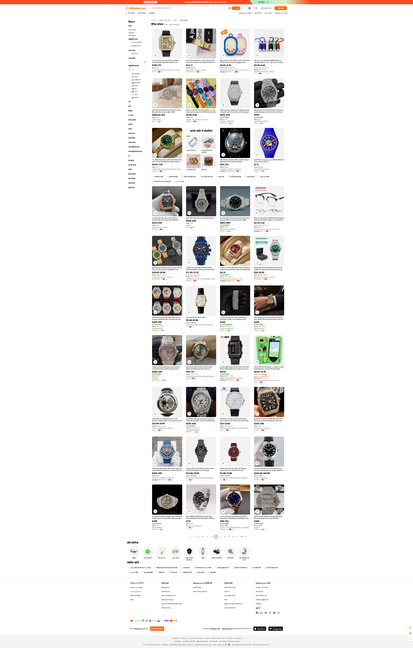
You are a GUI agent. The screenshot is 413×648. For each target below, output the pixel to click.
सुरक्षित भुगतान (165, 587)
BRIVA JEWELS (259, 328)
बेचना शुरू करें (259, 591)
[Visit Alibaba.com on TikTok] (278, 612)
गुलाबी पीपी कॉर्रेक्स (173, 176)
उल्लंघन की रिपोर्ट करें (230, 608)
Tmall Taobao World (196, 638)
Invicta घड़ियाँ (134, 572)
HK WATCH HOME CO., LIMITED (230, 169)
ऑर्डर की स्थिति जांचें (261, 596)
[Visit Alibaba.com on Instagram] (270, 612)
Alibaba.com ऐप (227, 629)
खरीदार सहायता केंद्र (229, 587)
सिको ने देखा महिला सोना (190, 176)
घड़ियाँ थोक (161, 572)
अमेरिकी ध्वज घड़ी (159, 176)
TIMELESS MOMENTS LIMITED (162, 428)
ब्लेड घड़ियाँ (213, 572)
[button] (229, 8)
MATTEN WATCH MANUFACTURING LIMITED (235, 428)
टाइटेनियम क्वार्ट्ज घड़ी (235, 176)
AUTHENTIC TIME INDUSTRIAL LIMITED (199, 325)
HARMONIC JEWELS (261, 121)
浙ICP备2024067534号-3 (261, 645)
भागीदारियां (258, 604)
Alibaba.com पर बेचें (262, 587)
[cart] (256, 8)
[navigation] (138, 278)
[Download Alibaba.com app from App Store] (259, 629)
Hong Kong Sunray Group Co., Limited (266, 229)
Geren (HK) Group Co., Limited (196, 70)
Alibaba (153, 20)
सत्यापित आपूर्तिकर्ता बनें (262, 600)
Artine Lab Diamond (226, 328)
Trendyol (229, 638)
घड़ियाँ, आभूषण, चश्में (164, 20)
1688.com (184, 638)
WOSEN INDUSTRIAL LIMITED (264, 71)
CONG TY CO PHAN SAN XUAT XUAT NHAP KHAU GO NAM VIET (235, 527)
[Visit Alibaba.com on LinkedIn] (261, 612)
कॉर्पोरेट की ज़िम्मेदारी (135, 596)
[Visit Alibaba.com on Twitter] (265, 612)
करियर (132, 600)
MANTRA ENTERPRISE (227, 229)
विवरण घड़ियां (201, 572)
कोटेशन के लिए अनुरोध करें (200, 591)
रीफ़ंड (225, 600)
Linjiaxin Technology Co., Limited (197, 119)
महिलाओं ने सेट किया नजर (241, 567)
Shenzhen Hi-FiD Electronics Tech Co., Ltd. (234, 70)
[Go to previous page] (190, 536)
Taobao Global (215, 638)
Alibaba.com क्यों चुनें (136, 587)
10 (233, 536)
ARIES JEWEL (156, 119)
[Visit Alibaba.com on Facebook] (257, 612)
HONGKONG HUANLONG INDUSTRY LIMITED (167, 169)
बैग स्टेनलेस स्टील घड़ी (207, 176)
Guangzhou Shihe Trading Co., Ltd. (231, 279)
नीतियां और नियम (166, 608)
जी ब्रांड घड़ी (186, 567)
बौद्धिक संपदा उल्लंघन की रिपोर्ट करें (233, 604)
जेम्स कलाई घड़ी (250, 176)
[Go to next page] (246, 536)
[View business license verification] (226, 645)
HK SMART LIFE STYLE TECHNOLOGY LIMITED (201, 279)
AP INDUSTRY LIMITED (160, 227)
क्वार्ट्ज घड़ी (221, 176)
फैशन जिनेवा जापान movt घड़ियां (203, 567)
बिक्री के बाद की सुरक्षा (167, 600)
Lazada (206, 638)
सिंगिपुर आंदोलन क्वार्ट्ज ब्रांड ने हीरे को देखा (167, 567)
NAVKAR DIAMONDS (227, 121)
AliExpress (175, 638)
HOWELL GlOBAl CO (261, 478)
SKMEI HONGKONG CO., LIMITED (231, 378)
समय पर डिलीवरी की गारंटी (168, 596)
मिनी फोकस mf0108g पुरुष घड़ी (162, 181)
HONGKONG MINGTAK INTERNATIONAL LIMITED (201, 376)
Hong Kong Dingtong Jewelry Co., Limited (166, 70)
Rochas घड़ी (180, 181)
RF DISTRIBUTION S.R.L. (262, 169)
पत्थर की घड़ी (174, 572)
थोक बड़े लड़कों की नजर (223, 567)
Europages (237, 638)
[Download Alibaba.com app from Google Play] (275, 629)
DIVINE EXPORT (157, 328)
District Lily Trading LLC (194, 526)
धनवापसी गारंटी (166, 591)
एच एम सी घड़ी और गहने (272, 567)
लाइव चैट (226, 591)
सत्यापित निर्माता (197, 587)
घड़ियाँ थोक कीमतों (187, 572)
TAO (223, 638)
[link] (410, 627)
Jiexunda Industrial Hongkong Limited (266, 380)
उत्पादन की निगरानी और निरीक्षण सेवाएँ (171, 604)
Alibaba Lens (138, 629)
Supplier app (215, 629)
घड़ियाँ (175, 20)
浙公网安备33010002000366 (242, 645)
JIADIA (188, 225)
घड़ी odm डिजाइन (265, 176)
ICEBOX (256, 527)
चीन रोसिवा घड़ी (257, 567)
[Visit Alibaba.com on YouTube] (274, 612)
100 (242, 536)
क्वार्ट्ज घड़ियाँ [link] (183, 20)
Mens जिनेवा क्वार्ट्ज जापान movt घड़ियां (141, 567)
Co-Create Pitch (135, 591)
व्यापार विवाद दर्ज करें (229, 596)
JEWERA (155, 378)
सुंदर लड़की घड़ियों (148, 572)
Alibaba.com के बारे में (136, 583)
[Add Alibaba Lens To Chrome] (157, 629)
